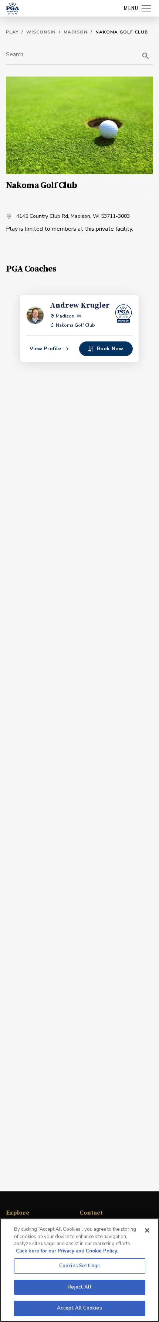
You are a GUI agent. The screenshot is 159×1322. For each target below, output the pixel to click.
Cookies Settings (79, 1265)
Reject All (79, 1287)
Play (12, 32)
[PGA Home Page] (12, 8)
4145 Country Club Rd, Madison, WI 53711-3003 (73, 216)
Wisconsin (41, 32)
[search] (145, 56)
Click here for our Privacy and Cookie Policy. (67, 1251)
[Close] (147, 1230)
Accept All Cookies (79, 1308)
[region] (79, 1270)
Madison (76, 32)
